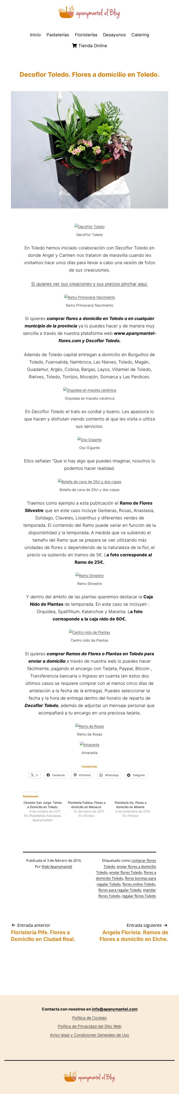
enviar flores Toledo (125, 872)
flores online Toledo (138, 884)
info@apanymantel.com (115, 1009)
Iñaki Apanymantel (57, 866)
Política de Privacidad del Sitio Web (89, 1026)
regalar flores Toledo (139, 896)
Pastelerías (57, 34)
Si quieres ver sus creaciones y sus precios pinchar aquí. (89, 284)
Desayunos (114, 34)
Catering (140, 34)
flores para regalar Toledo (119, 890)
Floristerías (86, 34)
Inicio (35, 34)
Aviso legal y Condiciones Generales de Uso (89, 1035)
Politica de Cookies (89, 1018)
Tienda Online (92, 45)
